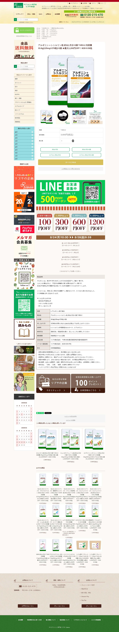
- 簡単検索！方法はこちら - (26, 22)
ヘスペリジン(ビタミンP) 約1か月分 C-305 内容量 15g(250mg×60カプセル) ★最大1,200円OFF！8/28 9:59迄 (69, 559)
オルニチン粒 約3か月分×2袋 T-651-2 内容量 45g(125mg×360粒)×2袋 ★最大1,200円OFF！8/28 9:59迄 (47, 455)
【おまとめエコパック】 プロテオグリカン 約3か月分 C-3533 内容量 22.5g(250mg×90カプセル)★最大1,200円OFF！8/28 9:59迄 (42, 494)
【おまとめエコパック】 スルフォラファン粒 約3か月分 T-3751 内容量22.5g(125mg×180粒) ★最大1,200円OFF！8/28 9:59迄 (95, 494)
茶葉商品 (17, 122)
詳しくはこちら (59, 606)
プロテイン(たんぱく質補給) (23, 102)
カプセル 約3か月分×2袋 (86, 155)
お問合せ (48, 14)
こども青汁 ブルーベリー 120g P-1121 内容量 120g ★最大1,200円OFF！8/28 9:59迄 (95, 558)
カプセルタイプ (19, 106)
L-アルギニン (54, 31)
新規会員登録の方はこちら (24, 36)
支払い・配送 (31, 14)
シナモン (93, 22)
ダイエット (18, 82)
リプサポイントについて (80, 620)
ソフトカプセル (19, 114)
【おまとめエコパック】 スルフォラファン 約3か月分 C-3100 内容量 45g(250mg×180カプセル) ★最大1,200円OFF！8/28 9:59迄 (82, 494)
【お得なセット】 (46, 36)
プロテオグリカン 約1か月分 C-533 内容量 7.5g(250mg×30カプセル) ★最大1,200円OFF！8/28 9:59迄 (56, 558)
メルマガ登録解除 (96, 620)
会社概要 (57, 14)
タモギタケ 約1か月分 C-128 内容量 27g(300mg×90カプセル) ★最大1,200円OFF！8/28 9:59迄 (82, 524)
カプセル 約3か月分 (55, 155)
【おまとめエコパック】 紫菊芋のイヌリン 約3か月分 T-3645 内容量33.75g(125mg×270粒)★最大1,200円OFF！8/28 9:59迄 (56, 494)
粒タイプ (17, 110)
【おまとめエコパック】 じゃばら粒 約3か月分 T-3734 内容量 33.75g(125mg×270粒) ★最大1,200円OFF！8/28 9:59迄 (42, 525)
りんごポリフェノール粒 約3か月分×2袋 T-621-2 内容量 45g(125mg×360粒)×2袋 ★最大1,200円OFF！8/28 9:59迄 (70, 456)
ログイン (93, 3)
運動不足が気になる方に (58, 28)
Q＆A (40, 14)
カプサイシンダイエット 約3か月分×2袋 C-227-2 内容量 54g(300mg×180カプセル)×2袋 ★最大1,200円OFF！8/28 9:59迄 (94, 456)
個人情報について (51, 620)
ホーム (38, 28)
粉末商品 (17, 118)
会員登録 (85, 3)
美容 (16, 90)
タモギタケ (86, 22)
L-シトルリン (54, 33)
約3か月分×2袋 (86, 149)
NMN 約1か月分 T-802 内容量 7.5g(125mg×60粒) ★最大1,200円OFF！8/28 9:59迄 (42, 558)
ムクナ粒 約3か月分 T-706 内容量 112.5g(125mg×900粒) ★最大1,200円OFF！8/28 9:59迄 (69, 524)
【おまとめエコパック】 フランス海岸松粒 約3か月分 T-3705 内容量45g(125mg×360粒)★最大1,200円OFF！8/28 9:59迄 (69, 494)
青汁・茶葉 (18, 98)
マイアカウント (74, 3)
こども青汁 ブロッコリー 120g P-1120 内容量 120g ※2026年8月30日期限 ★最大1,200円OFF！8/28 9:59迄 (82, 559)
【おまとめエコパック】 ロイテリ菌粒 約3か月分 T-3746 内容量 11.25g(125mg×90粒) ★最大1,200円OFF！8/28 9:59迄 (56, 525)
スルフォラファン (76, 22)
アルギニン (53, 29)
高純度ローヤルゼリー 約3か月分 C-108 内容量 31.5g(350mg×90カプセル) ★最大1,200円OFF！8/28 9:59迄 (95, 525)
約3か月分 (55, 149)
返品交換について (64, 620)
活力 (16, 86)
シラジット (101, 22)
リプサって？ (20, 14)
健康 (16, 79)
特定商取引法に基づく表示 (34, 620)
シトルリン (53, 34)
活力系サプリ (45, 28)
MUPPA (17, 94)
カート (102, 3)
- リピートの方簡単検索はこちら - (24, 69)
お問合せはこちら (28, 606)
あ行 (43, 29)
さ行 (43, 34)
